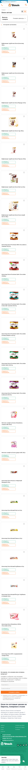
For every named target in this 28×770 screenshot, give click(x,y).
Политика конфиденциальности (9, 754)
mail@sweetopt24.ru (8, 740)
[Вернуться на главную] (6, 744)
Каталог (3, 725)
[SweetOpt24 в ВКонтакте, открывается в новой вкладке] (18, 745)
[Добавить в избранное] (24, 29)
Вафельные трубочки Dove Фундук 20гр (14, 102)
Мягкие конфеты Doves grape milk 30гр (13, 452)
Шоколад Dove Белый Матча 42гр (12, 510)
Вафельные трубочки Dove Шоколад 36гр (13, 44)
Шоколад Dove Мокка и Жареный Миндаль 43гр (12, 481)
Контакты (17, 729)
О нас (2, 729)
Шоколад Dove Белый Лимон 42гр (12, 538)
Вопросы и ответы (19, 727)
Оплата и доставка (19, 725)
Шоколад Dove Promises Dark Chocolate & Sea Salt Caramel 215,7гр (14, 304)
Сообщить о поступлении (5, 48)
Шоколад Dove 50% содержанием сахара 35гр (12, 654)
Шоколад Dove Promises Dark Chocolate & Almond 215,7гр (14, 394)
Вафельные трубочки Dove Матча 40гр (13, 187)
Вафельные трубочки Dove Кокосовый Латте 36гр (13, 215)
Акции (2, 727)
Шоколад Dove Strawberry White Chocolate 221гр (11, 625)
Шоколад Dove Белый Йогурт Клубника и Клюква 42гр (13, 595)
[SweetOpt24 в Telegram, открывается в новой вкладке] (23, 745)
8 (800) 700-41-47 (7, 738)
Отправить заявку (14, 692)
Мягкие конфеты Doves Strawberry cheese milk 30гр (12, 423)
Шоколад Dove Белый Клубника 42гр (13, 566)
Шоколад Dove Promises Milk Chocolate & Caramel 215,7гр (14, 245)
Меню (2, 769)
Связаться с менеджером (5, 52)
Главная (3, 9)
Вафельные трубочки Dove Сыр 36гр (13, 131)
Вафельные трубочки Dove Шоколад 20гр (13, 73)
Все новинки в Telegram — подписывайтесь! (9, 2)
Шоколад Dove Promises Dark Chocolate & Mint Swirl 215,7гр (14, 364)
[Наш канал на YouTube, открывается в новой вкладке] (26, 745)
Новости (3, 731)
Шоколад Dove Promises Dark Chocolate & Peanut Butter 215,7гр (14, 334)
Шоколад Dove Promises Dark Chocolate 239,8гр (14, 275)
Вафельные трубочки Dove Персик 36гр (14, 159)
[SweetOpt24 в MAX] (21, 745)
